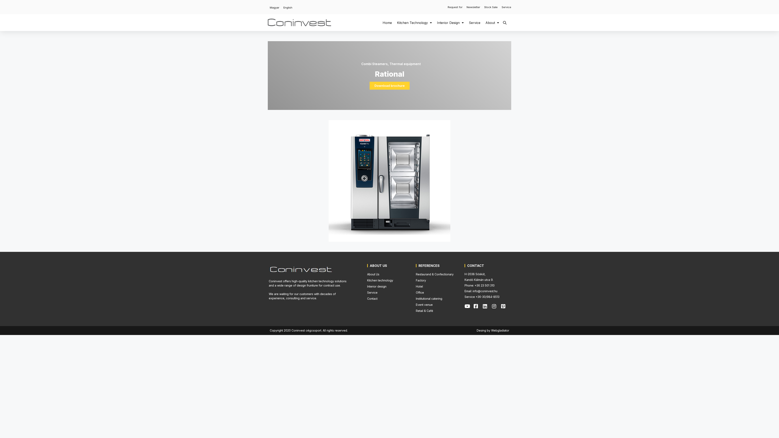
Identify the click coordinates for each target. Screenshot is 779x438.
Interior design (448, 23)
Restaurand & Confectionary (435, 274)
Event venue (424, 304)
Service (506, 7)
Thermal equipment (405, 64)
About (490, 23)
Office (420, 292)
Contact (372, 298)
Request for (455, 7)
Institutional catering (429, 298)
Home (387, 23)
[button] (504, 22)
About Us (373, 274)
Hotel (419, 286)
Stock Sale (491, 7)
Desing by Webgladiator (493, 330)
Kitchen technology (412, 23)
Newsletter (473, 7)
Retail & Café (424, 310)
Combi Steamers (374, 64)
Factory (421, 280)
